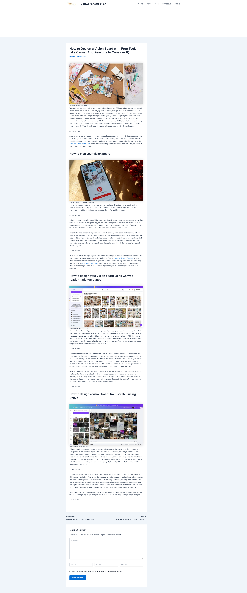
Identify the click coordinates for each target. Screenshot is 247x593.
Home (140, 4)
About (177, 4)
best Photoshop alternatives (79, 144)
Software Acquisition (93, 3)
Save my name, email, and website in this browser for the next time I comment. (97, 571)
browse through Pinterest (124, 258)
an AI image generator (90, 263)
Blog (157, 4)
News (149, 4)
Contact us (166, 4)
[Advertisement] (123, 22)
